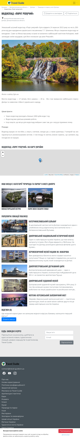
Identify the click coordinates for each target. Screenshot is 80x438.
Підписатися (66, 342)
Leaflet (46, 174)
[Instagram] (15, 373)
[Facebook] (4, 373)
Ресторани (6, 413)
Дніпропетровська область (19, 7)
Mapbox (77, 174)
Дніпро (32, 7)
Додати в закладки (54, 13)
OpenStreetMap (59, 174)
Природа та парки (9, 408)
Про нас (5, 379)
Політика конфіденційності (13, 385)
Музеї (4, 405)
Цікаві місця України (10, 419)
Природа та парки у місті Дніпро (48, 7)
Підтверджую (65, 431)
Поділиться (72, 13)
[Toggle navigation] (74, 3)
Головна (4, 7)
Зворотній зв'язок (9, 388)
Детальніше (65, 434)
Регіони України (9, 422)
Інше (4, 411)
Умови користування (11, 382)
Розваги (5, 399)
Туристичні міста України (12, 425)
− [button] (3, 155)
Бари (4, 396)
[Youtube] (9, 373)
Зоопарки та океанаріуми (13, 416)
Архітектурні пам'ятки (11, 394)
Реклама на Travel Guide (12, 391)
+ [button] (3, 152)
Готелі (4, 402)
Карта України (8, 428)
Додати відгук (9, 319)
